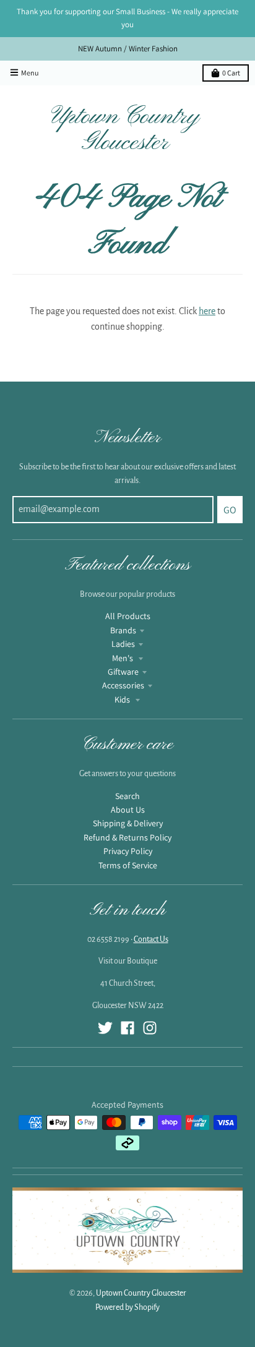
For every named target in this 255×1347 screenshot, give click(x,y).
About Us (128, 809)
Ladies (123, 643)
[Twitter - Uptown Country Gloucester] (105, 1027)
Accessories (123, 685)
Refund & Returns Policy (127, 837)
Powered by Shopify (127, 1307)
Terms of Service (127, 865)
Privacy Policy (127, 851)
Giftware (123, 671)
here (207, 311)
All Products (127, 616)
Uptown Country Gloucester (125, 130)
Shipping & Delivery (128, 823)
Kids (123, 699)
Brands (123, 630)
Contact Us (151, 939)
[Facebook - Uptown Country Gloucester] (127, 1027)
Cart (231, 72)
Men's (123, 658)
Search (127, 796)
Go (229, 509)
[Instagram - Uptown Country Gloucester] (149, 1027)
